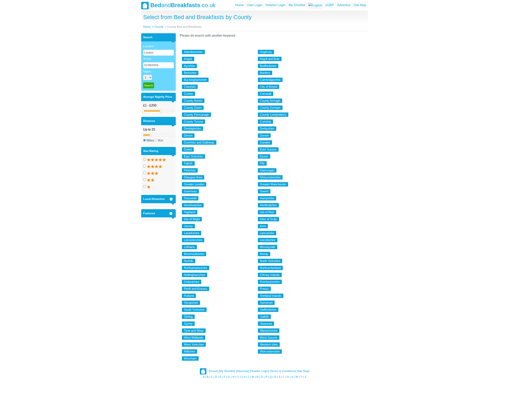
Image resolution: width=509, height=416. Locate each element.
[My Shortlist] (227, 371)
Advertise (344, 5)
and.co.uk (183, 5)
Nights (147, 71)
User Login (254, 5)
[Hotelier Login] (259, 371)
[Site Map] (303, 371)
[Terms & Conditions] (283, 371)
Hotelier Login (276, 5)
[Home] (213, 371)
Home (239, 5)
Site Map (360, 5)
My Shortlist (297, 5)
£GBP (329, 5)
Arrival (147, 58)
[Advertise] (242, 371)
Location (148, 46)
